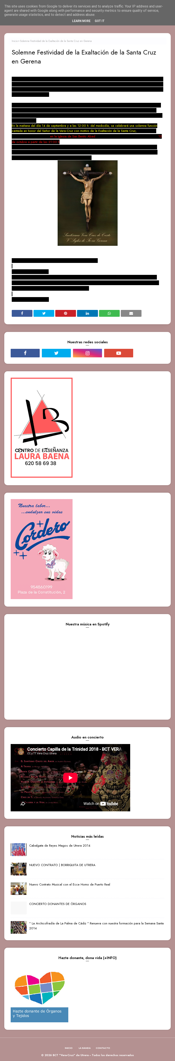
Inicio (15, 41)
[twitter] (56, 353)
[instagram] (87, 353)
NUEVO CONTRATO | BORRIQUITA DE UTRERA (62, 865)
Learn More (81, 21)
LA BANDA (85, 1048)
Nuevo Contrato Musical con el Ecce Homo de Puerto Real (69, 884)
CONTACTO (103, 1048)
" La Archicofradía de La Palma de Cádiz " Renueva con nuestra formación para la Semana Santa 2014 (96, 926)
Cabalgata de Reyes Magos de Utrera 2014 (59, 845)
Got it (100, 21)
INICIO (69, 1048)
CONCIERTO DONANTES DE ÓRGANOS (57, 904)
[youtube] (118, 353)
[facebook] (25, 353)
